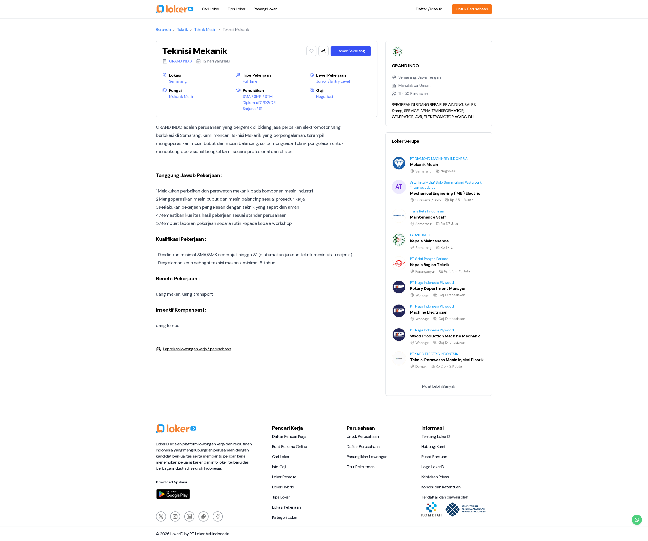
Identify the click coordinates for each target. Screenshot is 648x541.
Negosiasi (324, 96)
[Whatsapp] (637, 520)
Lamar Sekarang (351, 51)
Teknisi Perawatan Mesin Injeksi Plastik (419, 351)
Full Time (250, 81)
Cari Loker (210, 9)
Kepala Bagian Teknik (404, 256)
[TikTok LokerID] (203, 516)
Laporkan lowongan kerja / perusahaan (197, 349)
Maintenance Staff (402, 208)
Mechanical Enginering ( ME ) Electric (417, 179)
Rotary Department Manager (411, 280)
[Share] (323, 51)
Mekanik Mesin (181, 96)
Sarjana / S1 (252, 108)
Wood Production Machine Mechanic (418, 327)
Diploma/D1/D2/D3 (259, 102)
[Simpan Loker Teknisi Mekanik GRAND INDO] (311, 51)
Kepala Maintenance (403, 232)
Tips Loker (237, 9)
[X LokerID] (161, 516)
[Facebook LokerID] (218, 516)
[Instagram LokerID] (175, 516)
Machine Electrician (402, 303)
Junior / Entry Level (333, 81)
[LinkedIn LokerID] (189, 516)
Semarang (178, 81)
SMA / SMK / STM (258, 96)
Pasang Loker (265, 9)
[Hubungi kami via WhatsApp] (637, 520)
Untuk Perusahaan (472, 9)
